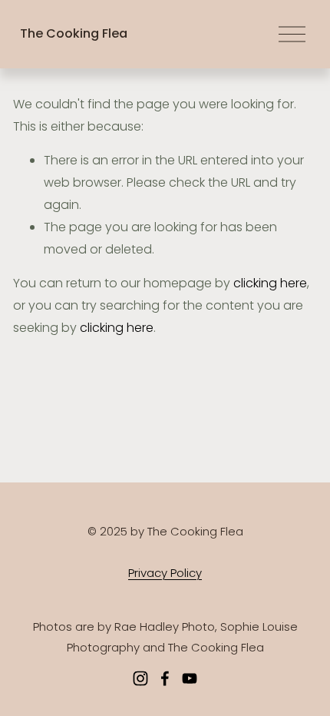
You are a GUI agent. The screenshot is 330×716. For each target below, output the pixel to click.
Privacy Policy (165, 573)
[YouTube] (189, 678)
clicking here (270, 283)
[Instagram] (140, 678)
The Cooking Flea (73, 33)
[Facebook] (165, 678)
